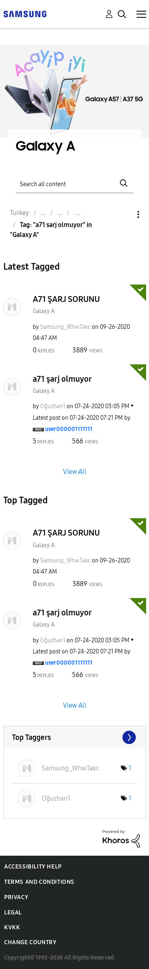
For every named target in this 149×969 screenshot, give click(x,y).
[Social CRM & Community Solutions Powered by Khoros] (121, 838)
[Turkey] (24, 13)
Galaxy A (44, 311)
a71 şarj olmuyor (62, 379)
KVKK (12, 927)
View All (75, 472)
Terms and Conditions (39, 881)
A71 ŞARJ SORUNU (66, 299)
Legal (13, 912)
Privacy (16, 897)
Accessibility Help (33, 866)
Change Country (30, 942)
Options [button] (124, 214)
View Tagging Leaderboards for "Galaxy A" (75, 737)
